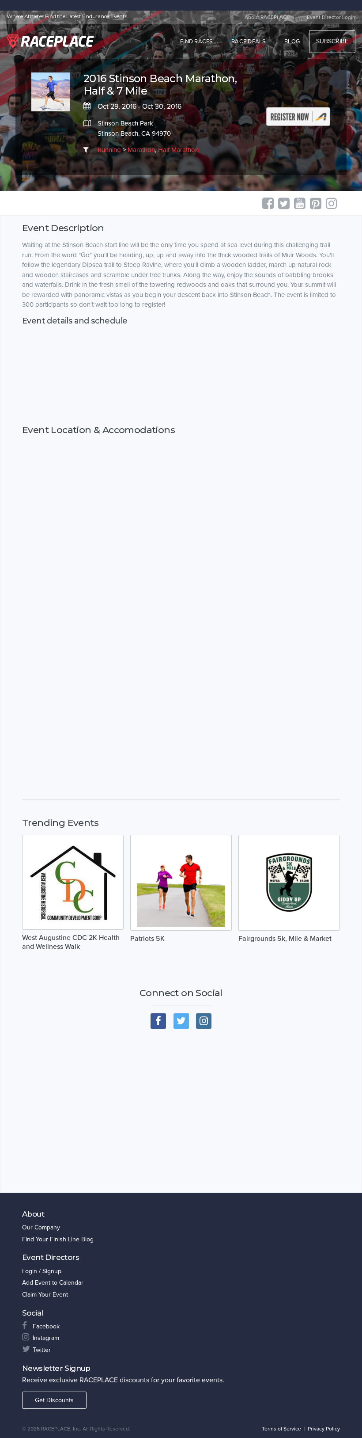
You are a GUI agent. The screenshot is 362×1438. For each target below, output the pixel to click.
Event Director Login (331, 17)
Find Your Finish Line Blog (58, 1239)
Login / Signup (41, 1271)
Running (109, 150)
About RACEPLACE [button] (267, 17)
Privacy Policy (324, 1429)
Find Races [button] (196, 41)
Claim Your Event (45, 1294)
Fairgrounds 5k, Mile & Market (285, 938)
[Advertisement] (181, 374)
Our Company (41, 1227)
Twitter (42, 1350)
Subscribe (332, 41)
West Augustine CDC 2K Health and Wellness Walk (71, 942)
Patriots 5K (147, 938)
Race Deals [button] (248, 41)
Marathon (141, 150)
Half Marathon (178, 150)
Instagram (46, 1338)
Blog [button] (292, 41)
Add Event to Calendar (52, 1282)
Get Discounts (54, 1400)
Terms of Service (281, 1429)
